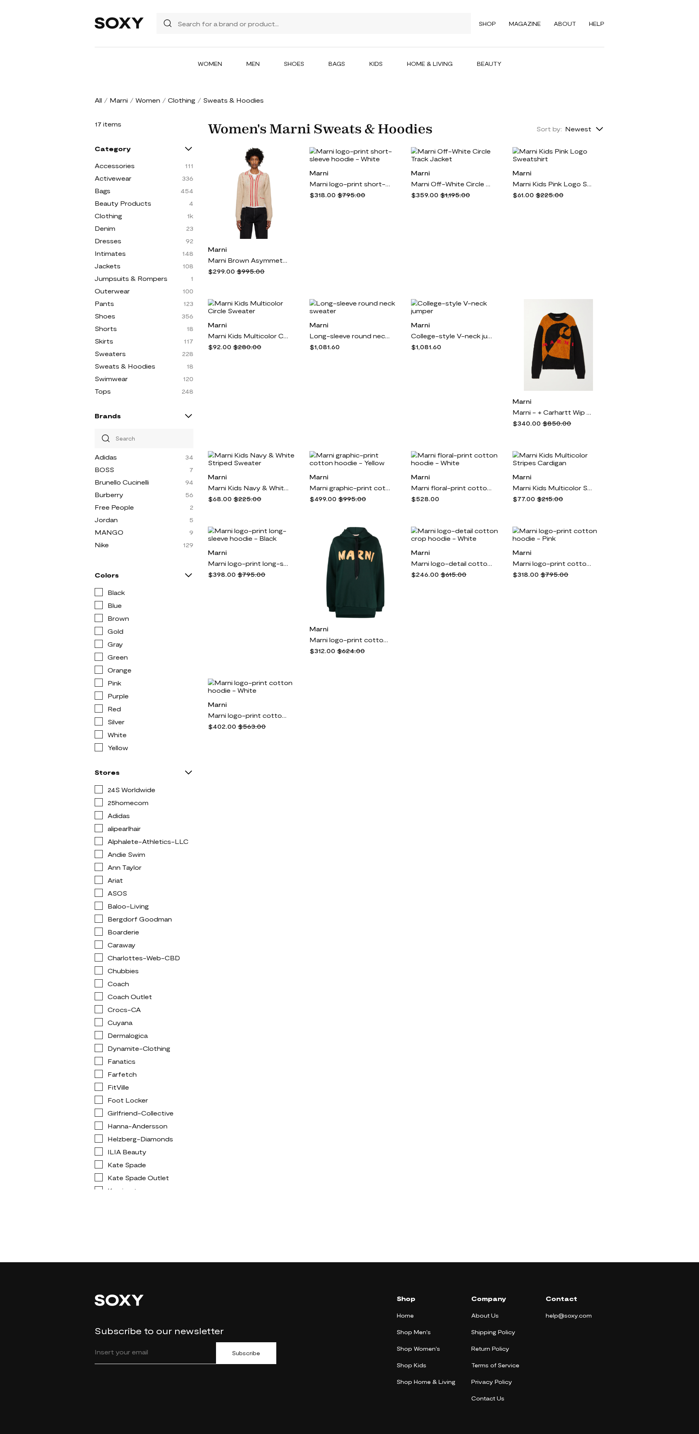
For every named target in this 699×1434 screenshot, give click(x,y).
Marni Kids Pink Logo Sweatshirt (553, 184)
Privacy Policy (491, 1381)
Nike (102, 544)
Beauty (489, 63)
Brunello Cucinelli (122, 482)
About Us (485, 1315)
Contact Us (487, 1398)
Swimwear (111, 378)
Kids (376, 63)
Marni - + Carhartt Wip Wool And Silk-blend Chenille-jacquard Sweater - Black (553, 412)
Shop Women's (418, 1348)
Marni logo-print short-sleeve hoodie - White (349, 184)
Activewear (113, 178)
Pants (104, 303)
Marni (119, 100)
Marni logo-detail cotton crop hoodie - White (451, 563)
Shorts (106, 328)
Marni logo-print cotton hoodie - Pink (553, 563)
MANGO (109, 532)
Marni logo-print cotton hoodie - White (248, 715)
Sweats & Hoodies (125, 366)
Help (596, 23)
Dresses (108, 241)
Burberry (109, 494)
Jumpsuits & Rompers (131, 278)
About (565, 23)
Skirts (104, 341)
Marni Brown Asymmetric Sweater (248, 260)
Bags (336, 63)
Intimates (110, 253)
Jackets (108, 266)
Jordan (106, 519)
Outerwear (112, 291)
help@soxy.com (569, 1315)
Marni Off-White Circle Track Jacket (451, 184)
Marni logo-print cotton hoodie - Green (349, 639)
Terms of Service (495, 1365)
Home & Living (430, 63)
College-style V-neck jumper (451, 336)
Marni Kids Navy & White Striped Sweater (248, 487)
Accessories (115, 165)
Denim (105, 228)
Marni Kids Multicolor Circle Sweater (248, 336)
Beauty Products (123, 203)
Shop (487, 23)
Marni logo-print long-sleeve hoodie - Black (248, 563)
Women (210, 63)
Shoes (294, 63)
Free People (114, 507)
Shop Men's (414, 1332)
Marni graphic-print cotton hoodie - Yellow (349, 487)
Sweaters (110, 353)
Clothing (181, 100)
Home (405, 1315)
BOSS (104, 469)
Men (253, 63)
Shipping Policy (493, 1332)
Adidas (106, 457)
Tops (103, 391)
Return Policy (490, 1348)
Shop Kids (411, 1365)
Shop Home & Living (426, 1381)
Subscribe (246, 1353)
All (98, 100)
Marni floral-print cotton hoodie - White (451, 487)
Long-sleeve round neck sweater (349, 336)
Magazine (525, 23)
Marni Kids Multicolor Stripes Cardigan (553, 487)
